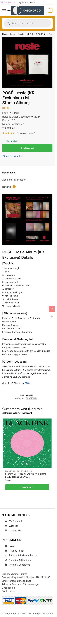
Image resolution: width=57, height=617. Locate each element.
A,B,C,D (30, 34)
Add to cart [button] (27, 487)
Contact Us (15, 530)
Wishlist (13, 525)
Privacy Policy (16, 550)
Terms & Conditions (19, 564)
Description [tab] (8, 172)
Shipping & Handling (20, 560)
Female (20, 34)
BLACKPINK (41, 34)
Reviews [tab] (8, 186)
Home (4, 34)
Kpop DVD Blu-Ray (24, 471)
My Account (15, 521)
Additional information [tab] (14, 179)
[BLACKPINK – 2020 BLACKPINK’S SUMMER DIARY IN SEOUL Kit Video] (27, 443)
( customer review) (25, 133)
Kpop (12, 34)
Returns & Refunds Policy (23, 555)
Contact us (9, 2)
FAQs (27, 383)
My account (28, 2)
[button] (49, 10)
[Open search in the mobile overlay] (27, 23)
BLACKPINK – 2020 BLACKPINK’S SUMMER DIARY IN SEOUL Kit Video (25, 475)
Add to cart (27, 148)
